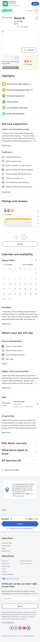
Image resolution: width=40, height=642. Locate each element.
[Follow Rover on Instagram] (16, 628)
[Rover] (6, 10)
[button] (1, 3)
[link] (20, 404)
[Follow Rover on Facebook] (11, 628)
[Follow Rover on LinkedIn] (20, 628)
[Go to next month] (36, 260)
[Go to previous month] (32, 260)
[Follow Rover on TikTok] (29, 628)
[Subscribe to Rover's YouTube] (24, 628)
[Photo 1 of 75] (20, 42)
